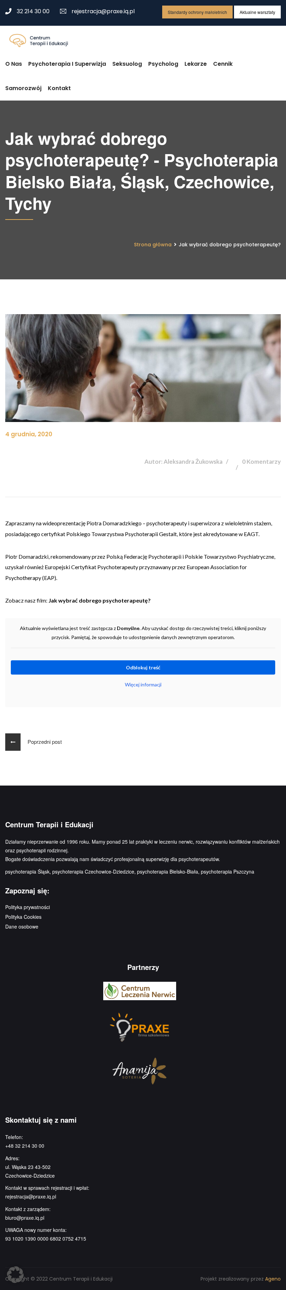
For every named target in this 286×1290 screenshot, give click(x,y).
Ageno (273, 1278)
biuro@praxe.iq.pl (24, 1217)
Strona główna (153, 244)
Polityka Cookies (23, 916)
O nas (13, 64)
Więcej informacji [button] (143, 684)
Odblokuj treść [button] (143, 667)
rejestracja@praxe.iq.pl (103, 11)
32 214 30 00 (33, 11)
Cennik (223, 64)
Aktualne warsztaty (257, 12)
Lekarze (196, 64)
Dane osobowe (21, 926)
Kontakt (59, 88)
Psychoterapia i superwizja (67, 64)
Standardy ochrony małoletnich (197, 12)
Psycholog (163, 64)
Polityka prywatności (27, 906)
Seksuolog (127, 64)
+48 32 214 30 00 (24, 1145)
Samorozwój (23, 88)
